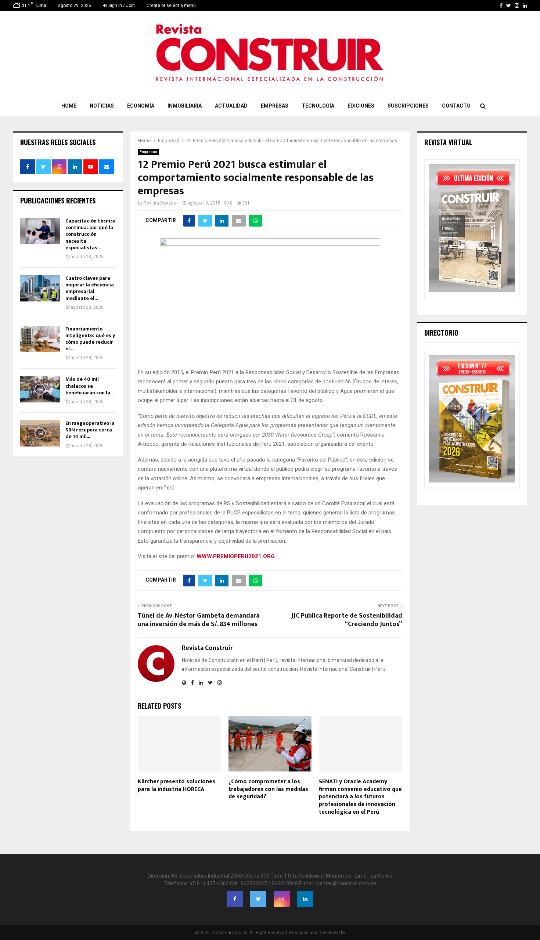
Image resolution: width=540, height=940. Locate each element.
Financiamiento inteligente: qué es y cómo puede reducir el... (90, 339)
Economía (140, 106)
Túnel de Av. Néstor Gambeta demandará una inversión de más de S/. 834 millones (198, 620)
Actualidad (231, 106)
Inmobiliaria (185, 106)
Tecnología (318, 106)
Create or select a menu (171, 5)
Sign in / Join (121, 5)
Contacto (456, 106)
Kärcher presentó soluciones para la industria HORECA (176, 785)
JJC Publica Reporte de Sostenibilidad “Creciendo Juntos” (346, 620)
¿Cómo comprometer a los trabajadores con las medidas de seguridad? (268, 789)
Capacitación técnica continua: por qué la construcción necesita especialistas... (90, 234)
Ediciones (361, 106)
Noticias (102, 106)
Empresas (274, 106)
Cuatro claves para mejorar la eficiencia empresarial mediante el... (89, 288)
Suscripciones (408, 106)
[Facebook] (235, 899)
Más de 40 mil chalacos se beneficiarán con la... (89, 386)
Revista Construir (161, 203)
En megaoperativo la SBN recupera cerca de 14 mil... (90, 430)
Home (68, 106)
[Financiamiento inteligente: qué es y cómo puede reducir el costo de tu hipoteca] (40, 339)
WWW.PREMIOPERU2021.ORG (236, 556)
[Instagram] (282, 899)
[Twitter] (258, 899)
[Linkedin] (305, 899)
